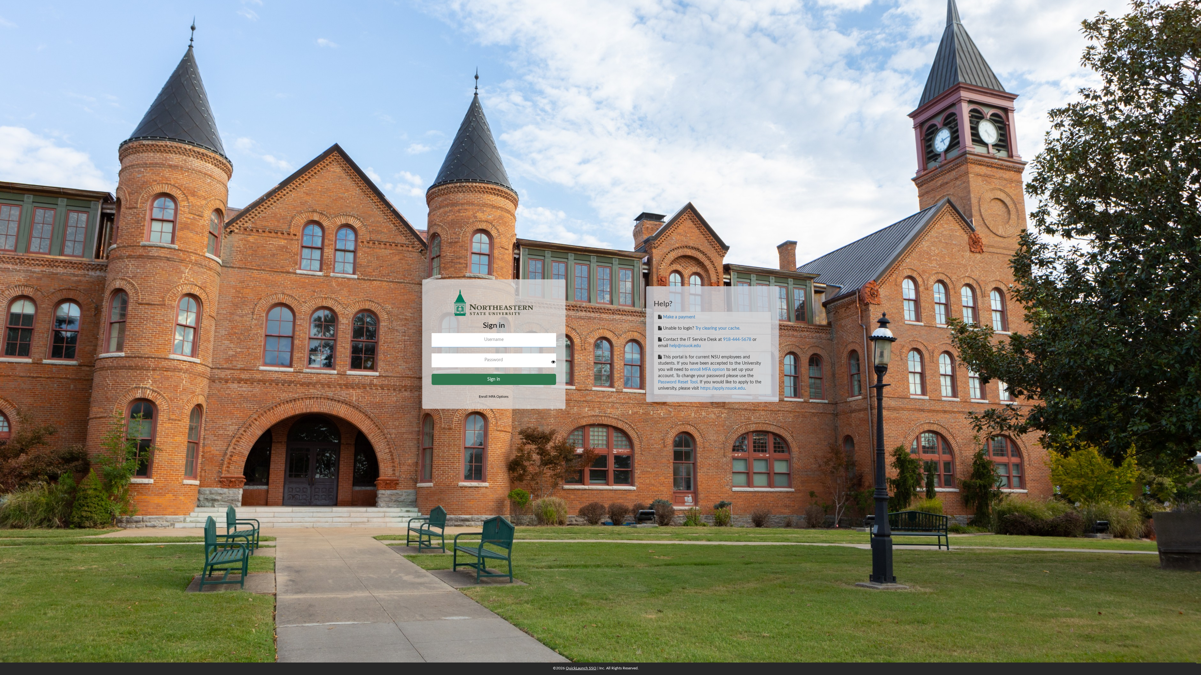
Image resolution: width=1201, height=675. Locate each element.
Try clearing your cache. (717, 328)
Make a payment (679, 317)
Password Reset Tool (677, 382)
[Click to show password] (553, 362)
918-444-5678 (737, 340)
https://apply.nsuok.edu (722, 388)
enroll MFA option (707, 370)
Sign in (493, 379)
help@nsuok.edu (685, 346)
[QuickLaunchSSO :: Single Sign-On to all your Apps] (494, 305)
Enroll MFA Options (494, 396)
